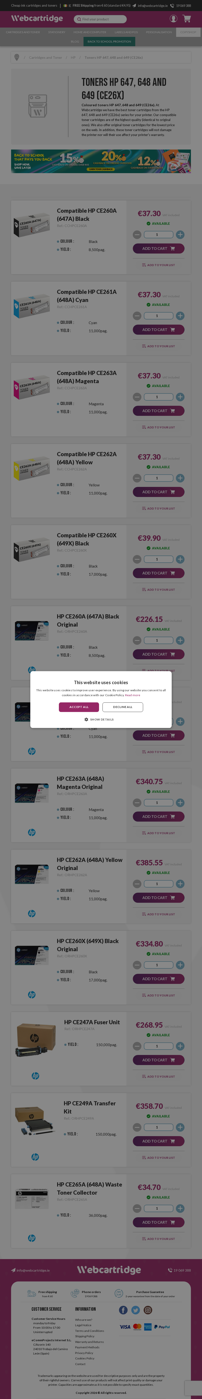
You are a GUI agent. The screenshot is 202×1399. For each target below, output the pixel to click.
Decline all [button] (122, 707)
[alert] (101, 699)
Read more (132, 695)
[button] (101, 719)
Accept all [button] (79, 707)
